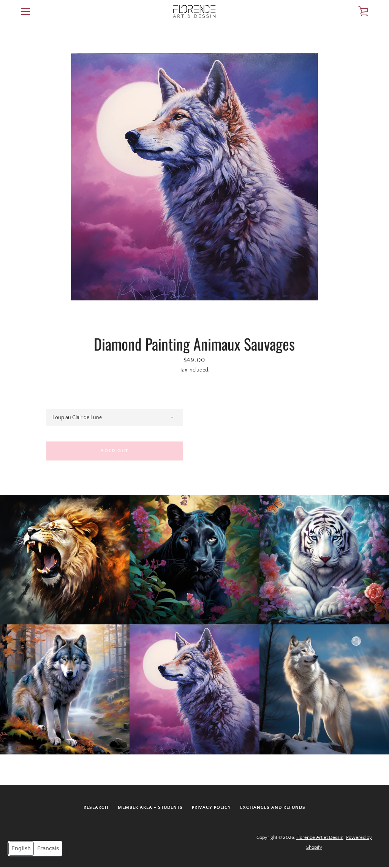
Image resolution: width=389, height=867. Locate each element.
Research (96, 807)
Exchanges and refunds (272, 807)
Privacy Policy (211, 807)
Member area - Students (150, 807)
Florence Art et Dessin (319, 837)
